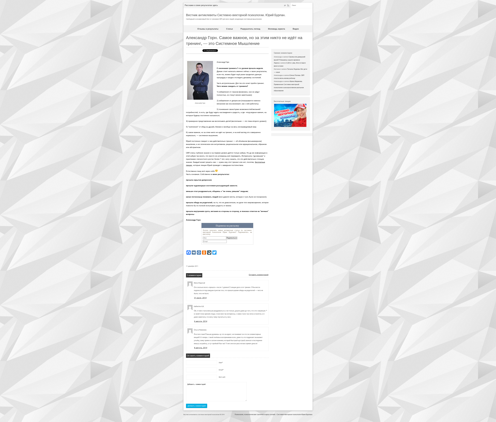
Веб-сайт (222, 377)
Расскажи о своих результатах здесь (201, 5)
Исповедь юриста (276, 29)
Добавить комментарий (197, 406)
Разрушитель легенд (250, 29)
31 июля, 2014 (200, 298)
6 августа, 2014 (200, 321)
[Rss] (288, 5)
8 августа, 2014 (200, 348)
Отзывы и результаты (207, 29)
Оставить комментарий (258, 275)
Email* (221, 370)
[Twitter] (285, 5)
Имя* (221, 363)
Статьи (229, 29)
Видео (296, 29)
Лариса (276, 63)
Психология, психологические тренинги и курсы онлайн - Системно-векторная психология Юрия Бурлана (273, 414)
